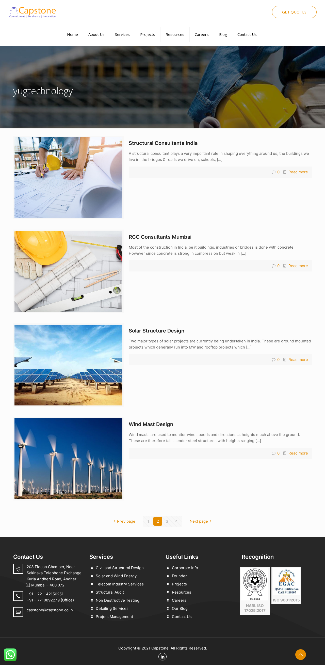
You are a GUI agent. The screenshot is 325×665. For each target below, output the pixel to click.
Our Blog (180, 608)
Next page (199, 521)
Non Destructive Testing (117, 600)
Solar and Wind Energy (116, 575)
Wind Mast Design (151, 424)
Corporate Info (185, 567)
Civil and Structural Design (120, 567)
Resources (181, 592)
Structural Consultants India (163, 143)
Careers (179, 600)
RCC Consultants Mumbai (160, 237)
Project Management (114, 616)
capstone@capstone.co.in (50, 610)
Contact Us (182, 616)
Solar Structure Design (156, 331)
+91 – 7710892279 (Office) (50, 600)
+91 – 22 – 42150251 (45, 594)
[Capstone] (32, 11)
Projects (179, 584)
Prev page (126, 521)
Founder (179, 575)
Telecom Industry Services (120, 584)
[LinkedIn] (162, 656)
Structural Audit (110, 592)
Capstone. (160, 648)
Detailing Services (112, 608)
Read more (298, 172)
